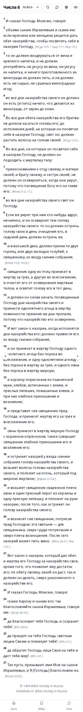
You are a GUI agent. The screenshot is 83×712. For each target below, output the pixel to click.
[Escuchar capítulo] (76, 7)
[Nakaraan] (5, 356)
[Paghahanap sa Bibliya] (48, 7)
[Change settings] (66, 7)
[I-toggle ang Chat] (57, 7)
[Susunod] (77, 356)
